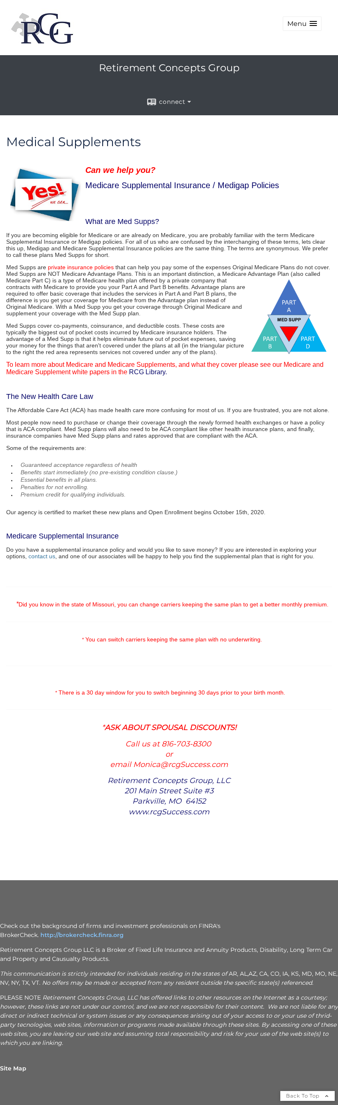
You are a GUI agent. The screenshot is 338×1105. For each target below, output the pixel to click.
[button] (302, 23)
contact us (41, 556)
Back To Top (303, 1096)
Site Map (13, 1068)
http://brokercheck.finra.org (82, 935)
